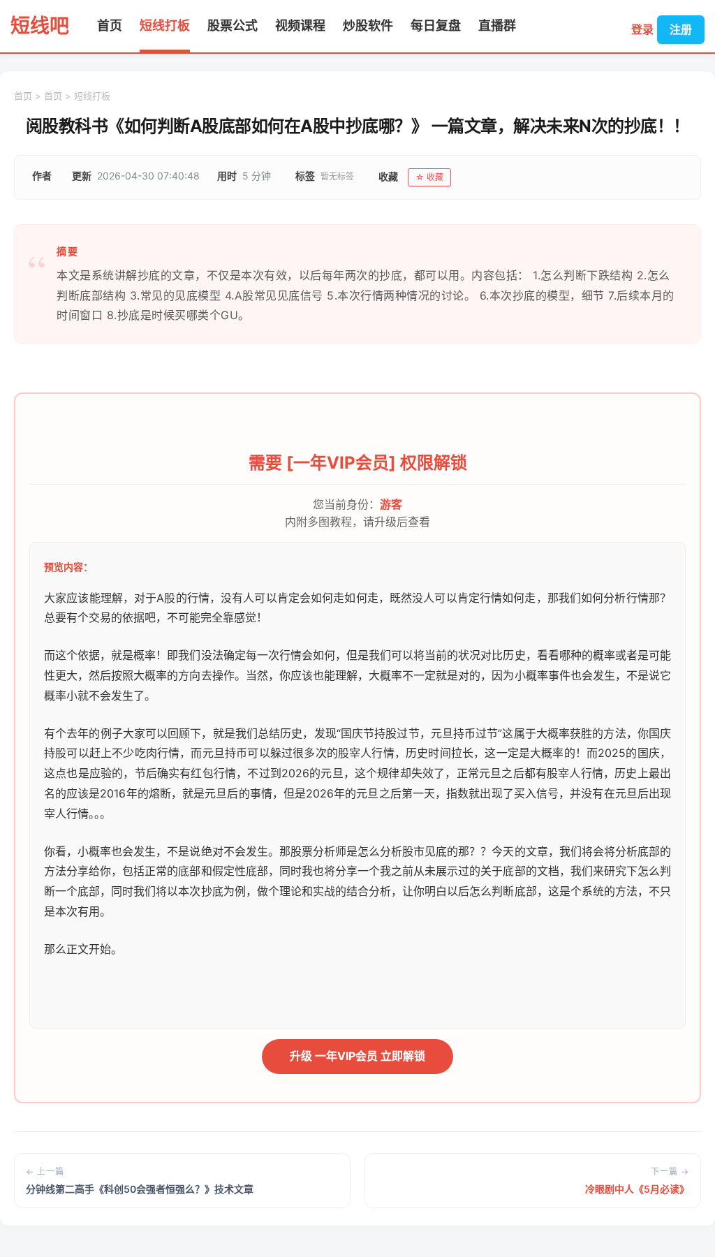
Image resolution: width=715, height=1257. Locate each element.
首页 (109, 25)
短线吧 (39, 26)
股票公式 (232, 25)
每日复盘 (436, 25)
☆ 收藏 (429, 177)
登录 (642, 29)
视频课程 (300, 25)
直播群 (497, 25)
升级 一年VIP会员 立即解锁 (357, 1056)
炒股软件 (368, 25)
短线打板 (165, 25)
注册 (681, 29)
